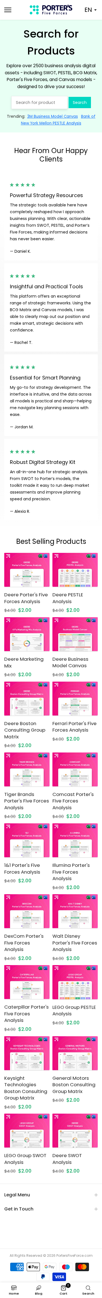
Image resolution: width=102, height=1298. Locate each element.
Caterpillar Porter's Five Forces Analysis (26, 1014)
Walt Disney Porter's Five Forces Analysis (74, 943)
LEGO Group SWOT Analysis (25, 1159)
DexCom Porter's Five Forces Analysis (24, 943)
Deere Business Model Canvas (70, 662)
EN (88, 9)
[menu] (14, 10)
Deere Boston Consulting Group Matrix (24, 730)
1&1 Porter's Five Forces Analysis (22, 868)
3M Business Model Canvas (52, 116)
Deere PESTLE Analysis (67, 598)
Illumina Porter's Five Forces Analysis (71, 872)
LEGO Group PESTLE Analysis (74, 1010)
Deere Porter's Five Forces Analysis (26, 598)
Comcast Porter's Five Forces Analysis (73, 801)
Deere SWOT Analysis (67, 1159)
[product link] (27, 570)
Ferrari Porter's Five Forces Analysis (74, 727)
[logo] (51, 9)
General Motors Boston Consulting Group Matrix (73, 1085)
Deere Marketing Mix (24, 662)
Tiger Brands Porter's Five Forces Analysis (26, 801)
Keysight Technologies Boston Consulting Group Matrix (25, 1088)
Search (80, 102)
